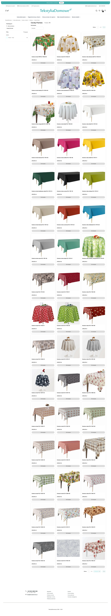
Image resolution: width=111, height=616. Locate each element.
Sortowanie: (33, 25)
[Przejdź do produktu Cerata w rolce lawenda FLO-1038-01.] (68, 77)
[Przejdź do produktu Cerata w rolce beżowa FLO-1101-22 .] (43, 212)
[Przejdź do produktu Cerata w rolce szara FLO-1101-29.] (43, 245)
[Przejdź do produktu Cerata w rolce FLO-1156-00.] (93, 313)
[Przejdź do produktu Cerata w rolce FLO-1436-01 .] (93, 514)
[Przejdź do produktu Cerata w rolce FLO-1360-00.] (68, 481)
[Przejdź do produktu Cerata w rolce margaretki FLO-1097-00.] (43, 111)
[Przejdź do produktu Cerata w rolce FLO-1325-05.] (43, 447)
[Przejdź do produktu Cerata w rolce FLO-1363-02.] (43, 514)
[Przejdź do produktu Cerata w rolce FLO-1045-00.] (93, 77)
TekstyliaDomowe (8, 20)
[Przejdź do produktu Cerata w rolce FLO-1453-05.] (68, 548)
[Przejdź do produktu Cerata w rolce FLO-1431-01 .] (68, 514)
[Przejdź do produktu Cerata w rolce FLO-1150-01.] (43, 313)
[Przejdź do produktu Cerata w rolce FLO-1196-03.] (43, 346)
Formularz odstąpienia (72, 596)
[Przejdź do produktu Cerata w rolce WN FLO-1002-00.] (43, 44)
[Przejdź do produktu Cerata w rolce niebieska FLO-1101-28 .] (93, 212)
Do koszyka (43, 62)
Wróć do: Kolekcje (11, 25)
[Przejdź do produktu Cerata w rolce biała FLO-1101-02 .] (93, 111)
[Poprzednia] (2, 2)
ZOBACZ (61, 2)
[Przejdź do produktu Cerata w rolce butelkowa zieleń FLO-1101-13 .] (43, 178)
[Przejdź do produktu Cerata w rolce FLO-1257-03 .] (68, 380)
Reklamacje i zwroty (51, 596)
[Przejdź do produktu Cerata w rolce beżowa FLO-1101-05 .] (43, 145)
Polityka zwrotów (50, 595)
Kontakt (69, 591)
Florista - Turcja (11, 37)
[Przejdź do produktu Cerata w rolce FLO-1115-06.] (43, 279)
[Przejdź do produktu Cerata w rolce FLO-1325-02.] (68, 413)
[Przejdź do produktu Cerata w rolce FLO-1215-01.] (68, 346)
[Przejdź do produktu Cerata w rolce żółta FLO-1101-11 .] (93, 145)
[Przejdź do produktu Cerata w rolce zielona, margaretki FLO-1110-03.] (93, 245)
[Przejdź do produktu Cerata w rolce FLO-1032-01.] (68, 44)
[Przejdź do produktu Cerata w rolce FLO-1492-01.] (93, 548)
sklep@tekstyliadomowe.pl (91, 5)
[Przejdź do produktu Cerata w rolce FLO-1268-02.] (93, 380)
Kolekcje (31, 20)
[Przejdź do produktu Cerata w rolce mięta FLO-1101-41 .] (68, 245)
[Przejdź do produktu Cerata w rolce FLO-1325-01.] (43, 413)
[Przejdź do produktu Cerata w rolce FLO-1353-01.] (93, 447)
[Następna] (108, 2)
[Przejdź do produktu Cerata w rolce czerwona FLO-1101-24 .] (68, 212)
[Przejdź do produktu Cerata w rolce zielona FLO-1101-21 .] (93, 178)
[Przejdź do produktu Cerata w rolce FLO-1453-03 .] (43, 548)
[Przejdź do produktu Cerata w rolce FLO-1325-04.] (93, 413)
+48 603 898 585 (32, 591)
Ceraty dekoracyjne (16, 20)
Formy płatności (71, 595)
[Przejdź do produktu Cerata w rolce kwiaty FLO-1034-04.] (43, 77)
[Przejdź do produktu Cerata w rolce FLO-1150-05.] (68, 313)
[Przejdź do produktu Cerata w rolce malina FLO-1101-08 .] (68, 145)
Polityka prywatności (51, 598)
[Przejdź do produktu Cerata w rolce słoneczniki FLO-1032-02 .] (93, 44)
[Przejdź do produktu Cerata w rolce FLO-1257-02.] (43, 380)
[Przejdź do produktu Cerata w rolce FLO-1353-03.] (43, 481)
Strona (94, 27)
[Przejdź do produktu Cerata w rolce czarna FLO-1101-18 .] (68, 178)
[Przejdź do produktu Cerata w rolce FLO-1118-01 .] (68, 279)
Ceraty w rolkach (25, 20)
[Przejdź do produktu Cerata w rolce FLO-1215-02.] (93, 346)
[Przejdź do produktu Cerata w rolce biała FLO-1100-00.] (68, 111)
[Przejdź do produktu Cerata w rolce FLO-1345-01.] (68, 447)
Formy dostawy (71, 593)
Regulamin (49, 591)
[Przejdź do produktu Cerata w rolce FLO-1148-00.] (93, 279)
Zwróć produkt (50, 593)
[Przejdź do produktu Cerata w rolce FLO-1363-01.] (93, 481)
